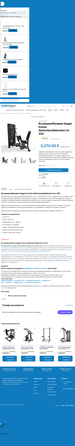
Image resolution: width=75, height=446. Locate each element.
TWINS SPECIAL (18, 282)
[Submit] (28, 106)
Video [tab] (10, 189)
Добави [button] (13, 30)
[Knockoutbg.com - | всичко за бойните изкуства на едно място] (8, 106)
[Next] (34, 137)
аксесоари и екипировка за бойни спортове (14, 247)
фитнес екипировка (14, 251)
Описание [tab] (4, 189)
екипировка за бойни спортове (36, 268)
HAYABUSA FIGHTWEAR (33, 282)
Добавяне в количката (54, 170)
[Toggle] (5, 295)
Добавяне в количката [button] (10, 359)
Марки (62, 110)
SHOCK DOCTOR (20, 280)
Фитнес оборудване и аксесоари (36, 110)
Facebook (4, 288)
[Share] (71, 177)
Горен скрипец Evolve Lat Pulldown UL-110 (64, 347)
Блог (67, 110)
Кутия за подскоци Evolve (10, 74)
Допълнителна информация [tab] (22, 189)
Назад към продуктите (38, 116)
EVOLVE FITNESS (43, 121)
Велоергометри (44, 247)
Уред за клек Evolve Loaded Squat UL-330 (8, 347)
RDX (2, 282)
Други (56, 110)
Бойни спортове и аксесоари (15, 110)
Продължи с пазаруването (10, 100)
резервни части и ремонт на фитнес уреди (59, 258)
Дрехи (50, 110)
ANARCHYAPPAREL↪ (7, 280)
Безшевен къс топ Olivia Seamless (12, 59)
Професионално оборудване (24, 113)
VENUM (8, 282)
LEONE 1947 (46, 280)
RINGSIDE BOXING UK (33, 280)
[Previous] (3, 137)
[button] (3, 149)
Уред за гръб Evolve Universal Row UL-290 (27, 347)
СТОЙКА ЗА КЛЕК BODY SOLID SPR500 (46, 347)
